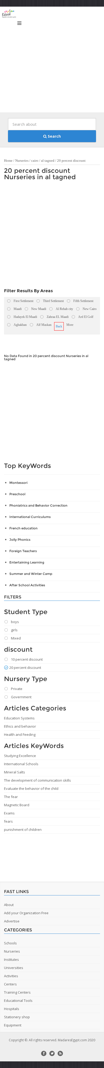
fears (8, 821)
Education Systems (19, 718)
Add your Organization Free (26, 913)
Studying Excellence (20, 755)
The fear (11, 796)
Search (54, 136)
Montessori (18, 483)
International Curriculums (30, 517)
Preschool (17, 494)
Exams (9, 813)
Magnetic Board (16, 805)
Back (59, 326)
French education (23, 528)
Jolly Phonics (19, 540)
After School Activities (27, 585)
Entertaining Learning (26, 562)
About (9, 904)
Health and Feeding (19, 734)
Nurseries (22, 161)
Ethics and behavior (20, 726)
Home (8, 161)
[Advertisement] (52, 60)
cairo (34, 161)
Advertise (11, 921)
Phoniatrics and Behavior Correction (38, 505)
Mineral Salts (14, 772)
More (69, 325)
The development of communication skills (37, 780)
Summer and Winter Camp (30, 574)
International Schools (21, 763)
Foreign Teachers (23, 551)
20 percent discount (71, 161)
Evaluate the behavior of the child (31, 788)
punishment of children (23, 829)
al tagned (47, 161)
